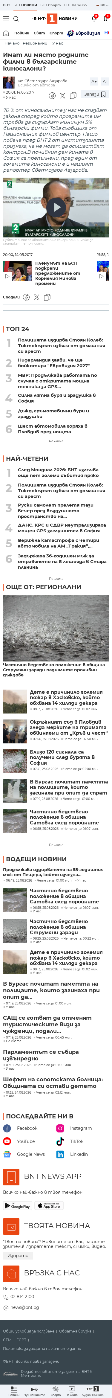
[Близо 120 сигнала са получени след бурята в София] (15, 761)
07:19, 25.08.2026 (18, 1003)
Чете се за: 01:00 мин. (54, 880)
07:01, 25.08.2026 (18, 1065)
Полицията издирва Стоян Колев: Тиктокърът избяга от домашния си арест (61, 345)
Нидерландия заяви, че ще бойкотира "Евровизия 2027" (54, 362)
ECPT (21, 1340)
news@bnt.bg (24, 1307)
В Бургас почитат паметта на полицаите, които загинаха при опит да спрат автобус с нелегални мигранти (69, 787)
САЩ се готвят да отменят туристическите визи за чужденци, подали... (47, 1024)
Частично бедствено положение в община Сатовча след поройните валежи (64, 817)
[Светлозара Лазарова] (10, 83)
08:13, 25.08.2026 (45, 969)
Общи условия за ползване (28, 1331)
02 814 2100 (22, 1296)
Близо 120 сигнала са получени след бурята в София (62, 757)
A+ (94, 81)
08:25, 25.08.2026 (46, 938)
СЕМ (7, 1340)
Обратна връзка (75, 1331)
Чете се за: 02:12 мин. (53, 1092)
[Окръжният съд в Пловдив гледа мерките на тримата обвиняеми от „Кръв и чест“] (15, 731)
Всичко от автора (36, 85)
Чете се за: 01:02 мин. (80, 969)
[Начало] (6, 33)
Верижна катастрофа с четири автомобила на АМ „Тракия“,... (58, 543)
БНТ (6, 5)
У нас (57, 43)
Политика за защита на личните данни (42, 1349)
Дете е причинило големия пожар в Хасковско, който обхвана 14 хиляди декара (66, 698)
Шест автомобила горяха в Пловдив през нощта (53, 429)
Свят (39, 33)
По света (14, 1041)
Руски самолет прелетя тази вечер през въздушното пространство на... (55, 510)
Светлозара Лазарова (45, 81)
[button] (92, 1391)
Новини (21, 33)
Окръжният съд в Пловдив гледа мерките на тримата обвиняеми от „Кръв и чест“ (69, 727)
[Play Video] (56, 207)
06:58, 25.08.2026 (46, 908)
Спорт (56, 33)
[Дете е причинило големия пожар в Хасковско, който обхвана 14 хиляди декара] (15, 702)
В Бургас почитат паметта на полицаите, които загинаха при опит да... (51, 990)
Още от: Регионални (43, 587)
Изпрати (17, 1255)
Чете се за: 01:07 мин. (81, 908)
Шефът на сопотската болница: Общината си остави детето (53, 1082)
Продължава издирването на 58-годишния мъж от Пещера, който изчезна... (53, 872)
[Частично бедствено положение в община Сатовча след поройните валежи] (15, 821)
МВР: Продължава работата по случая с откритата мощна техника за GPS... (57, 380)
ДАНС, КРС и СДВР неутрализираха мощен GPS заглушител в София (62, 527)
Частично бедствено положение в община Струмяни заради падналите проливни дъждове (54, 670)
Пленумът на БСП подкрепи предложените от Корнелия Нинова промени (57, 273)
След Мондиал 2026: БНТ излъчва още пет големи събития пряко (58, 472)
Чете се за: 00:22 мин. (81, 938)
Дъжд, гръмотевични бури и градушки (53, 413)
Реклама (56, 441)
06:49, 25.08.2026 (19, 880)
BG (103, 5)
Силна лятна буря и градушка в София (57, 398)
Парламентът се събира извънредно (41, 1055)
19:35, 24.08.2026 (18, 1092)
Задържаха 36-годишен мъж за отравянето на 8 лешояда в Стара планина (62, 561)
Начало (11, 43)
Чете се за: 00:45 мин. (54, 1037)
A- (105, 81)
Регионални (35, 43)
